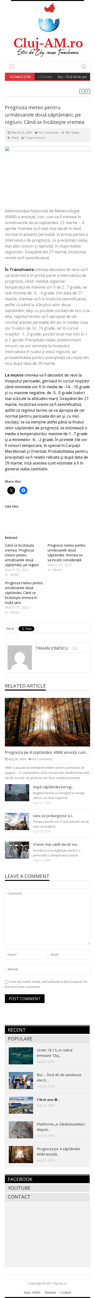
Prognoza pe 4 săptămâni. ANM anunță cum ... (47, 752)
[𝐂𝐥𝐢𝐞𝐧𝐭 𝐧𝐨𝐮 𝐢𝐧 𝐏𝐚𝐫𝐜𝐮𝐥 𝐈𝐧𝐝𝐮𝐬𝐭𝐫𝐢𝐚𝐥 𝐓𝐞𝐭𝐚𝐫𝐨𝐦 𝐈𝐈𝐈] (25, 1105)
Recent (17, 1030)
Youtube (19, 1188)
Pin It (10, 629)
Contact (19, 1196)
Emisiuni (50, 1292)
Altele (15, 138)
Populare (20, 1038)
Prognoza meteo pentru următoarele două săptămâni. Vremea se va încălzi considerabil (67, 552)
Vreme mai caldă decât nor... (56, 844)
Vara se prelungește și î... (53, 815)
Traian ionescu (35, 138)
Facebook (20, 1179)
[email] (74, 648)
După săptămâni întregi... (53, 786)
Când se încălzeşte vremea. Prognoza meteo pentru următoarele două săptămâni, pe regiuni (22, 555)
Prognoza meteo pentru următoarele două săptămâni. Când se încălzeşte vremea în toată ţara (24, 593)
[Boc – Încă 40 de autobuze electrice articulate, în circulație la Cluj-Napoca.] (25, 1080)
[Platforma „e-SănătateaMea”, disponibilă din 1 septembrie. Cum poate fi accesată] (25, 1130)
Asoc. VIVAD (32, 1292)
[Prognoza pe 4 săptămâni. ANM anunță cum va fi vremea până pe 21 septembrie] (51, 722)
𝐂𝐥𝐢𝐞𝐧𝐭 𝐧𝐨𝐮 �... (48, 1099)
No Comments (49, 132)
